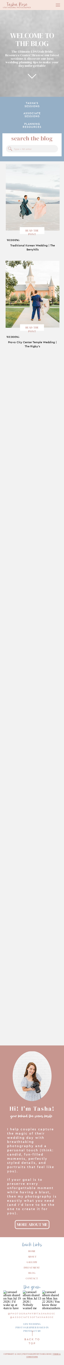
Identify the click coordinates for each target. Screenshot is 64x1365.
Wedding (13, 240)
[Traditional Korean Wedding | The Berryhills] (32, 197)
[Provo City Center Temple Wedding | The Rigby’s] (32, 294)
